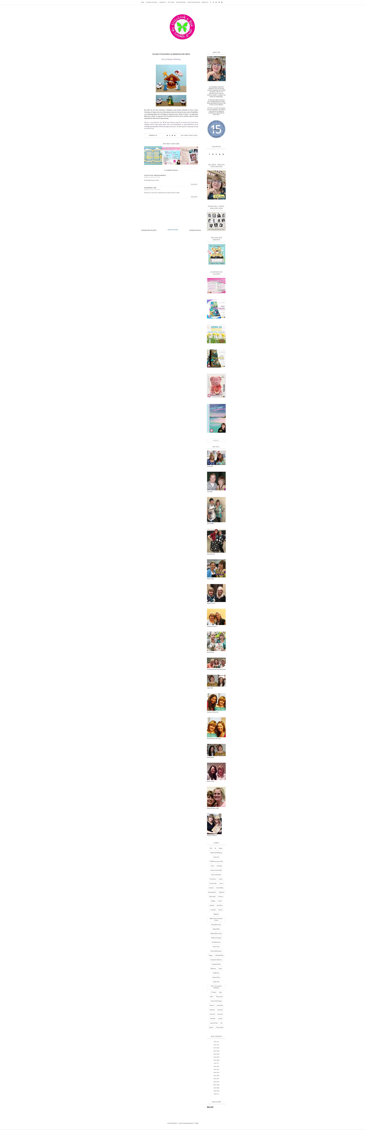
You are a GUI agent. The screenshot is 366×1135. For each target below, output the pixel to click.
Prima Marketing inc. (216, 951)
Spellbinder (216, 973)
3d (215, 848)
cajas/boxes (220, 1005)
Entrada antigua (195, 230)
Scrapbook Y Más (182, 1133)
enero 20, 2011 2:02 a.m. (152, 189)
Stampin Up (162, 2)
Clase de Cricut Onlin (216, 870)
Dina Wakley (219, 888)
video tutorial (219, 1027)
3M (211, 848)
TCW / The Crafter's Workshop (216, 987)
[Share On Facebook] (170, 135)
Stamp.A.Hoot (216, 977)
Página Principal (173, 229)
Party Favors (216, 946)
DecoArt (211, 888)
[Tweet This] (167, 135)
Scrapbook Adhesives (216, 960)
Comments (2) (153, 135)
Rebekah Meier (220, 955)
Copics (220, 879)
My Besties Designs (216, 938)
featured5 (212, 1018)
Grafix (220, 901)
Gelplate (213, 901)
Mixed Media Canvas (216, 933)
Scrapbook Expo (216, 964)
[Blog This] (175, 135)
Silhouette (213, 968)
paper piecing (213, 1023)
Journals (212, 905)
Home (142, 2)
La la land (212, 910)
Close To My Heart (216, 875)
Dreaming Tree (212, 892)
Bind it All (216, 857)
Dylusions (221, 892)
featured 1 (212, 1010)
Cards (212, 866)
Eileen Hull (212, 896)
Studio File (216, 982)
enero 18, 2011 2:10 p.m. (152, 177)
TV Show (213, 992)
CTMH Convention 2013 (216, 861)
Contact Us (205, 2)
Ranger (211, 955)
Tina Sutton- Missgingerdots (155, 175)
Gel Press (220, 896)
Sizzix (220, 968)
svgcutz (211, 1027)
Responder (194, 184)
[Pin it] (172, 135)
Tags (220, 992)
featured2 (220, 1010)
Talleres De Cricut (151, 2)
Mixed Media (216, 929)
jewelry (220, 1018)
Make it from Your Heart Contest (216, 919)
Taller (195, 135)
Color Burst (213, 879)
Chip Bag (219, 866)
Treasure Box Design (216, 1001)
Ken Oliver (220, 905)
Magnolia (216, 914)
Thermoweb (219, 996)
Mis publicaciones (216, 925)
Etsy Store (171, 2)
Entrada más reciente (149, 230)
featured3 (212, 1014)
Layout (191, 135)
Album (220, 848)
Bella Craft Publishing (216, 853)
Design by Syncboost (193, 1133)
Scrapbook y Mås (150, 188)
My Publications (181, 2)
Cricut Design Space (194, 2)
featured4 (220, 1014)
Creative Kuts (213, 883)
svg (221, 1023)
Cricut (186, 135)
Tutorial (212, 1005)
